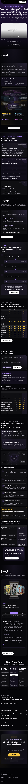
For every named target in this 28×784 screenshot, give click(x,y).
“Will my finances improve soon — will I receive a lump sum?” (19, 98)
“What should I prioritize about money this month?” (16, 95)
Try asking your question (14, 44)
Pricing (6, 777)
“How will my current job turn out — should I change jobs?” (9, 99)
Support (16, 777)
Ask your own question (8, 653)
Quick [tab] (6, 613)
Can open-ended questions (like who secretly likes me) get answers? (12, 714)
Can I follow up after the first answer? (9, 710)
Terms (13, 777)
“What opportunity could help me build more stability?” (22, 94)
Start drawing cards (14, 292)
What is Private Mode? (6, 707)
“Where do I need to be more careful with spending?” (6, 96)
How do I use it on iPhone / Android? (9, 718)
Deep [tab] (22, 613)
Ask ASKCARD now (14, 754)
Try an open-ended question (11, 558)
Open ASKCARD (22, 1)
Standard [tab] (14, 613)
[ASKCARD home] (4, 2)
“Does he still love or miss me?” (6, 104)
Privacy (9, 777)
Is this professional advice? (7, 725)
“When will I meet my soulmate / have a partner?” (8, 92)
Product (2, 777)
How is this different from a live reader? (9, 703)
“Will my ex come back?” (20, 101)
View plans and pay (4, 675)
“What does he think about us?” (23, 105)
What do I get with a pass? (7, 722)
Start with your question (7, 236)
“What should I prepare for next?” (18, 91)
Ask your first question (6, 340)
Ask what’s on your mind (14, 127)
